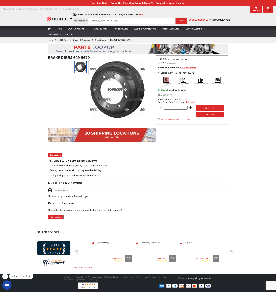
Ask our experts (188, 67)
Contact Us (79, 277)
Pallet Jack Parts (170, 29)
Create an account (34, 8)
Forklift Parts (120, 29)
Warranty (93, 279)
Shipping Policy (112, 277)
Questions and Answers (146, 277)
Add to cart (210, 108)
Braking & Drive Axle (81, 40)
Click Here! (190, 102)
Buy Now (210, 114)
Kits (60, 29)
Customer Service (95, 277)
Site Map (82, 279)
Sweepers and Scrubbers (61, 34)
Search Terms (69, 279)
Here (141, 14)
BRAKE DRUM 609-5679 (120, 40)
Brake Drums (100, 40)
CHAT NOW (256, 11)
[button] (77, 251)
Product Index (127, 277)
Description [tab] (55, 155)
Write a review (56, 217)
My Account (8, 8)
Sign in (19, 8)
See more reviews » (83, 267)
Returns (48, 8)
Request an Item (71, 8)
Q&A (184, 99)
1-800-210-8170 (220, 20)
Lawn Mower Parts (77, 29)
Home (50, 40)
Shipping (57, 8)
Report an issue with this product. (176, 119)
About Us (68, 277)
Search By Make (100, 29)
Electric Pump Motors (145, 29)
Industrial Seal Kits (195, 29)
